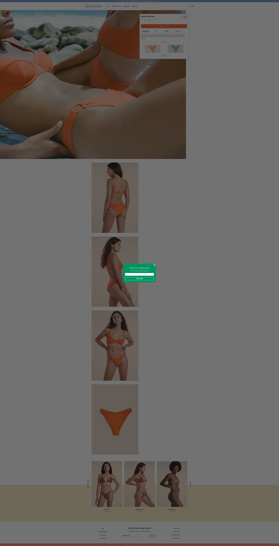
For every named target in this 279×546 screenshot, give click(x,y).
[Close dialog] (154, 265)
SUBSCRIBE (139, 278)
